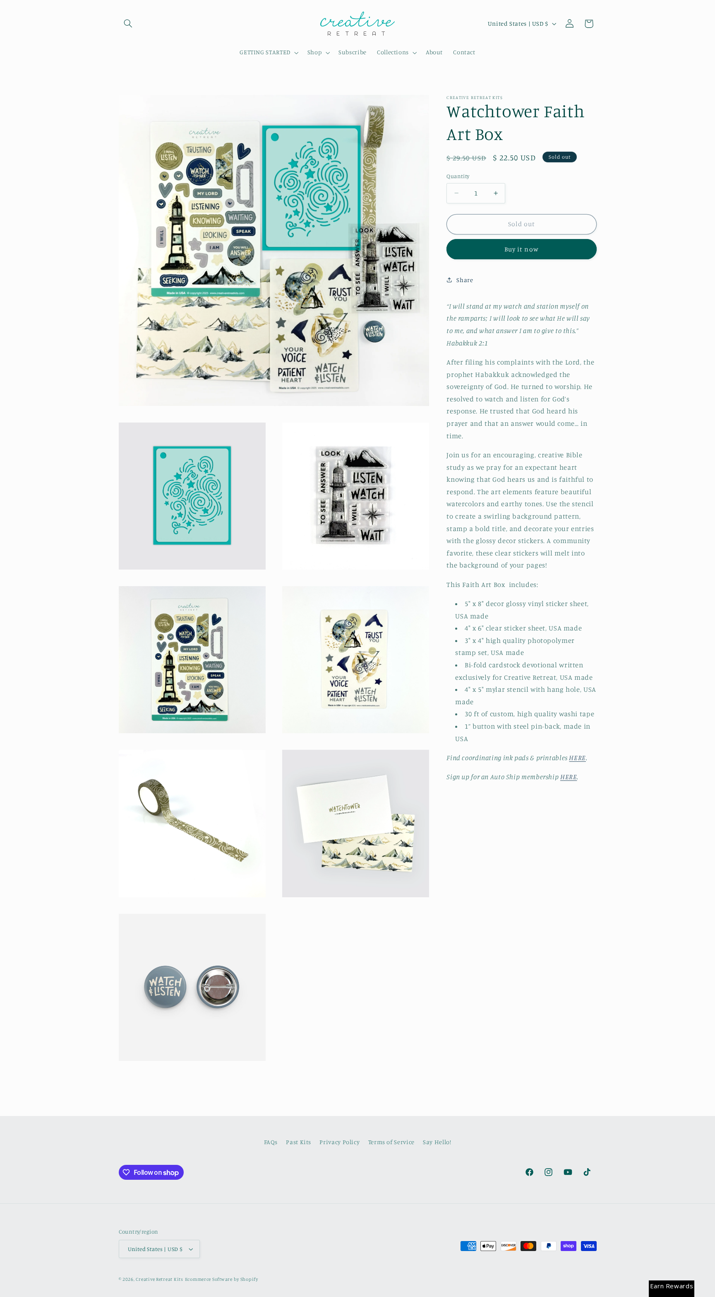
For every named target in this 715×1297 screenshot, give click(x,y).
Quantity (457, 176)
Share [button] (464, 279)
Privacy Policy (339, 1141)
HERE (577, 758)
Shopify (249, 1279)
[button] (128, 23)
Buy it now (521, 249)
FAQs (271, 1141)
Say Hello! (437, 1141)
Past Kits (298, 1141)
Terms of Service (391, 1141)
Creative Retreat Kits (159, 1279)
